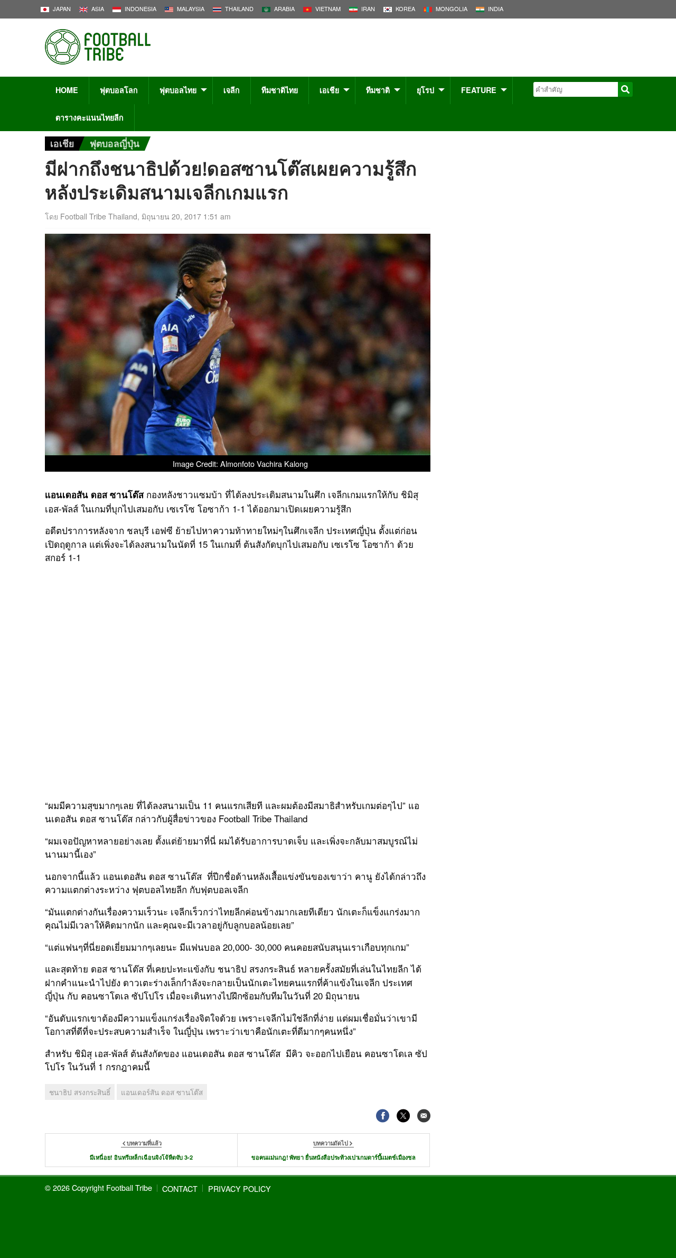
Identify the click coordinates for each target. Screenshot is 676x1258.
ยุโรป (425, 90)
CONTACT (180, 1188)
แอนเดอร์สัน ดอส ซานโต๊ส (162, 1092)
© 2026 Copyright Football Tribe (98, 1187)
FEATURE (478, 90)
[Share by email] (423, 1115)
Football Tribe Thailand (98, 216)
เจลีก (231, 90)
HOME (66, 90)
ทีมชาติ (378, 90)
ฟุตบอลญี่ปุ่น (114, 143)
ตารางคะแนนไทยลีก (89, 117)
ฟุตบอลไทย (177, 90)
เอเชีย (329, 90)
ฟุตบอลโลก (119, 90)
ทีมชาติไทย (279, 90)
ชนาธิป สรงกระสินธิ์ (79, 1092)
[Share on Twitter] (403, 1115)
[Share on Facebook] (382, 1115)
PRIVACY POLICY (239, 1188)
